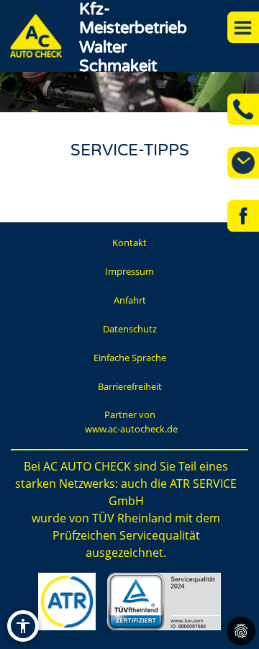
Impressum (129, 271)
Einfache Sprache (130, 357)
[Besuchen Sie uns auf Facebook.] (243, 216)
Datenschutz (130, 328)
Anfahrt (130, 300)
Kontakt (129, 242)
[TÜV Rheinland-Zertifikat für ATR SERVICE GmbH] (163, 601)
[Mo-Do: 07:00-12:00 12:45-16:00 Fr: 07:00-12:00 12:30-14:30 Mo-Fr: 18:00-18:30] (243, 162)
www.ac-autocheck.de (131, 428)
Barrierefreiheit (130, 386)
